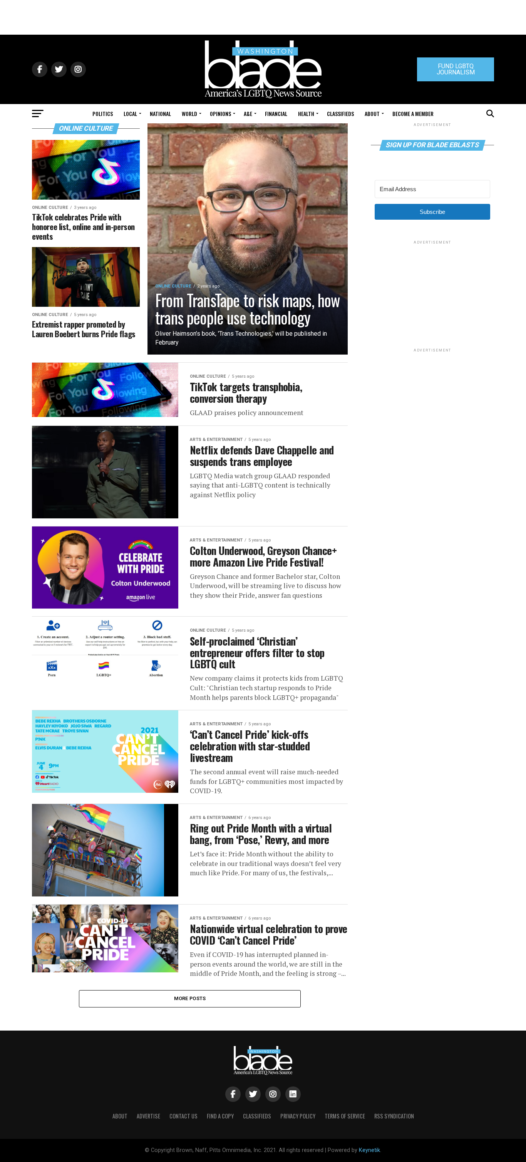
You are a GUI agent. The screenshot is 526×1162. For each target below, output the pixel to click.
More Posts (190, 998)
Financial (276, 113)
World (189, 113)
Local (130, 113)
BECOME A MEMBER (413, 113)
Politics (102, 113)
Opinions (220, 113)
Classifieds (340, 113)
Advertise (148, 1116)
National (160, 113)
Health (306, 113)
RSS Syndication (394, 1116)
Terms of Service (345, 1116)
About (372, 113)
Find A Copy (220, 1116)
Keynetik (369, 1150)
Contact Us (183, 1116)
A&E (248, 113)
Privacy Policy (297, 1116)
